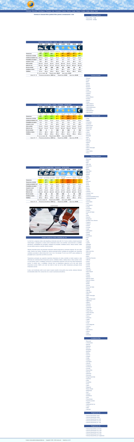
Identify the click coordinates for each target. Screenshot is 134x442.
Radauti (88, 276)
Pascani (88, 268)
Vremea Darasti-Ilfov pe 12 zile (93, 430)
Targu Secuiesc (90, 312)
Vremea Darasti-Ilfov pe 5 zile (93, 420)
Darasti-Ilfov (89, 370)
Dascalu (88, 371)
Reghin (88, 281)
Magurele (88, 387)
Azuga (87, 80)
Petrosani (88, 270)
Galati (73, 11)
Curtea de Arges (90, 212)
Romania (28, 11)
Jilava (87, 385)
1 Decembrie (89, 342)
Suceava (88, 305)
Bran (87, 81)
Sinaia (87, 102)
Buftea (88, 353)
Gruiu (87, 383)
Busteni (88, 86)
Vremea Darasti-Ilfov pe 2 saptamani (95, 435)
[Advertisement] (54, 27)
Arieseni (88, 78)
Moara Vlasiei (89, 388)
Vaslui (87, 328)
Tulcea (88, 321)
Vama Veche (89, 151)
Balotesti (88, 346)
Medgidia (88, 247)
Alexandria (89, 166)
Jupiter (88, 130)
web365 (69, 440)
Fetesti (88, 225)
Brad (87, 183)
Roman (88, 285)
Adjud (87, 160)
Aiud (87, 162)
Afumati (88, 344)
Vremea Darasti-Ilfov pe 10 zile (93, 428)
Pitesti (87, 273)
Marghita (88, 246)
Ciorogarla (89, 361)
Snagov (88, 402)
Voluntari (88, 409)
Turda (87, 322)
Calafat (88, 189)
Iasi (53, 11)
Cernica (88, 354)
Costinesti (88, 123)
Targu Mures (89, 310)
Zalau (87, 333)
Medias (88, 249)
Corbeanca (89, 366)
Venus (87, 152)
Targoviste (88, 307)
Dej (87, 213)
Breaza (88, 85)
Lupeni (88, 242)
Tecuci (87, 316)
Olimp (87, 144)
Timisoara (48, 11)
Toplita (88, 319)
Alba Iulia (88, 164)
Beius (87, 176)
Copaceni (88, 365)
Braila (88, 11)
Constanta (58, 11)
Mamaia (88, 134)
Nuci (87, 392)
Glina (87, 380)
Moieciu (88, 95)
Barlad (88, 174)
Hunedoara (89, 235)
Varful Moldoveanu (91, 107)
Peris (87, 397)
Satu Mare (89, 292)
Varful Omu (89, 109)
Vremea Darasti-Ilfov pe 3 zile (93, 419)
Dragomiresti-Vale (90, 377)
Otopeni (88, 394)
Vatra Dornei (89, 112)
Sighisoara (89, 300)
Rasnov (88, 100)
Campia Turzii (89, 193)
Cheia (87, 90)
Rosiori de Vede (90, 287)
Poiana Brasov (90, 97)
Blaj (87, 179)
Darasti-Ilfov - (91, 18)
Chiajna (88, 356)
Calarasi (88, 191)
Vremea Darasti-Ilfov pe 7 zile (93, 422)
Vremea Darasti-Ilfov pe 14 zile (93, 432)
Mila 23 (88, 139)
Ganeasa (88, 378)
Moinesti (88, 253)
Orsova (88, 266)
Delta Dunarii (89, 125)
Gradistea (88, 382)
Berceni (88, 348)
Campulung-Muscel (91, 198)
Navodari (88, 140)
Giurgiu (88, 234)
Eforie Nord (89, 127)
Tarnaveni (88, 314)
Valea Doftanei (90, 103)
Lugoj (87, 241)
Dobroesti (88, 373)
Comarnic (88, 91)
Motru (87, 256)
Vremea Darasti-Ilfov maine (93, 417)
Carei (87, 203)
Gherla (88, 232)
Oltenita (88, 259)
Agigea (88, 120)
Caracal (88, 200)
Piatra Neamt (89, 271)
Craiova (64, 11)
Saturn (88, 146)
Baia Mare (88, 171)
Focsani (88, 227)
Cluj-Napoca (41, 11)
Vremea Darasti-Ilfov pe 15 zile (93, 434)
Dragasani (88, 218)
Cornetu (88, 368)
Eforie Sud (89, 129)
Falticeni (88, 224)
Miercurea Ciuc (90, 251)
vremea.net (30, 9)
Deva (87, 215)
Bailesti (88, 172)
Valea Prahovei (90, 105)
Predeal (88, 98)
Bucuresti (34, 11)
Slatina (88, 302)
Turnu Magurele (90, 324)
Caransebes (89, 201)
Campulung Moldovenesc (92, 196)
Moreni (88, 254)
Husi (87, 237)
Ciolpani (88, 359)
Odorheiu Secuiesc (91, 258)
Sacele (88, 288)
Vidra (87, 407)
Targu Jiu (88, 309)
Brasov (69, 11)
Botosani (88, 181)
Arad (96, 11)
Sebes (87, 293)
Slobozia (88, 304)
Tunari (87, 406)
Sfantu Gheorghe (90, 147)
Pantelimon (89, 395)
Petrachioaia (89, 399)
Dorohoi (88, 217)
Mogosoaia (89, 390)
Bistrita (88, 177)
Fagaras (88, 93)
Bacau (92, 11)
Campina (88, 88)
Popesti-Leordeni (90, 400)
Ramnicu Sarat (90, 278)
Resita (87, 283)
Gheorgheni (89, 230)
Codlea (88, 206)
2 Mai (87, 118)
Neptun (88, 142)
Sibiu (87, 297)
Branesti (88, 351)
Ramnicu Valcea (90, 280)
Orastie (88, 264)
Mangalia (88, 135)
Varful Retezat (89, 110)
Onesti (88, 261)
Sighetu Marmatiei (90, 299)
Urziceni (88, 326)
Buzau (87, 188)
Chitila (87, 358)
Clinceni (88, 363)
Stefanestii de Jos (90, 404)
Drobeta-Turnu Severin (92, 220)
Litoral (87, 132)
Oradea (83, 11)
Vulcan (88, 331)
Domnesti (88, 375)
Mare (87, 137)
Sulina (87, 149)
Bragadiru (88, 349)
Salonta (88, 290)
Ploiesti (78, 11)
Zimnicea (88, 334)
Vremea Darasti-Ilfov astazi (93, 415)
